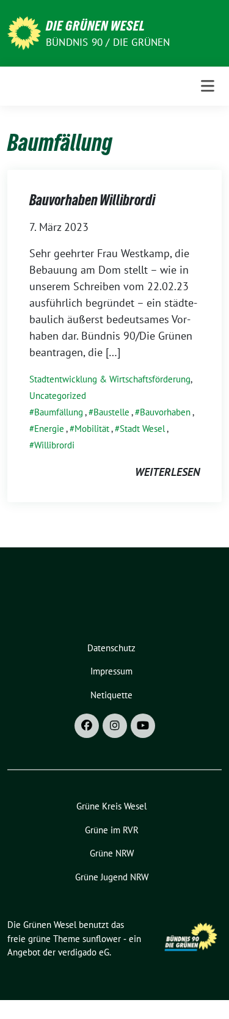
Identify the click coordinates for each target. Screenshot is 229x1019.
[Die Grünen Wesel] (24, 32)
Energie (49, 428)
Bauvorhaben (165, 412)
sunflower (101, 938)
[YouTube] (143, 726)
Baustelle (111, 412)
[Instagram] (115, 726)
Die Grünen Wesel (95, 26)
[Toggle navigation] (208, 86)
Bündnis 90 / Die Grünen (108, 42)
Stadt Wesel (142, 428)
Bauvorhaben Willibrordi (92, 200)
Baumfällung (58, 412)
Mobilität (92, 428)
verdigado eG (83, 952)
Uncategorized (57, 395)
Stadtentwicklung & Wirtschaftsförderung (110, 379)
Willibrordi (54, 445)
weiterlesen (167, 472)
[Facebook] (87, 726)
